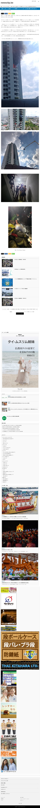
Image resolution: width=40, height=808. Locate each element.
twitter (33, 1)
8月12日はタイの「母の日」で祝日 (7, 549)
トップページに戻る (19, 313)
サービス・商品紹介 (5, 456)
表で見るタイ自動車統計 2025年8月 (20, 259)
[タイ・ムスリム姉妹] (20, 387)
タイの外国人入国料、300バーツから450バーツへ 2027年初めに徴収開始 (12, 425)
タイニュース (6, 10)
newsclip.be (19, 806)
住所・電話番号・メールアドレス (5, 793)
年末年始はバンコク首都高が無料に (20, 269)
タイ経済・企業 (5, 465)
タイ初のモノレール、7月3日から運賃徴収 (21, 288)
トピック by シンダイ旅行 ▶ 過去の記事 (13, 416)
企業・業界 (3, 468)
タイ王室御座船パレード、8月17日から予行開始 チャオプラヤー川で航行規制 (12, 431)
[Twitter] (19, 803)
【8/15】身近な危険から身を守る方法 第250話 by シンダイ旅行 (10, 428)
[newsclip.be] (7, 3)
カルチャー (3, 444)
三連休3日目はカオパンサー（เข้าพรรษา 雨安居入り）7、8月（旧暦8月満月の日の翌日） (15, 582)
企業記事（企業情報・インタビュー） (8, 471)
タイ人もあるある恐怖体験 (6, 453)
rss (32, 1)
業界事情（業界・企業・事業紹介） (7, 474)
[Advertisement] (20, 323)
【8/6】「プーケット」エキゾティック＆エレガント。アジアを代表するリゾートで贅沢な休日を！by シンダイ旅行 (23, 409)
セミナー (4, 441)
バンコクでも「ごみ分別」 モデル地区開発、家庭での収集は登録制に (11, 309)
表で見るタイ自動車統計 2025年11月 (20, 298)
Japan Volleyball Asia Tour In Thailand (7, 438)
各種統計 (3, 477)
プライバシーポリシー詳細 (4, 780)
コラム (3, 450)
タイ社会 (10, 10)
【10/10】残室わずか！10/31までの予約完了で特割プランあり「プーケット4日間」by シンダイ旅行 (29, 309)
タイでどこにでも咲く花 (6, 447)
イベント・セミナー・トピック (6, 437)
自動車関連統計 (5, 480)
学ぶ (3, 459)
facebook (35, 1)
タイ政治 (4, 462)
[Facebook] (21, 803)
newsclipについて (3, 789)
